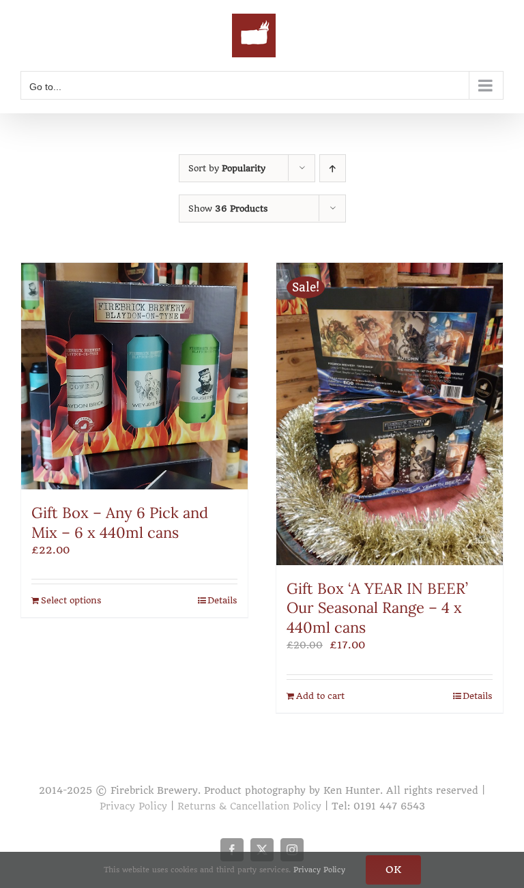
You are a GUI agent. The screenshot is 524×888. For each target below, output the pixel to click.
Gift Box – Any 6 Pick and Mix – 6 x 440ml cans (119, 522)
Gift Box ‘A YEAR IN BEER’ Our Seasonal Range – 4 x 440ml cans (377, 608)
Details (222, 600)
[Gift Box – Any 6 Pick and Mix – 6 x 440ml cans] (134, 376)
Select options (71, 600)
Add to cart (320, 696)
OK (393, 869)
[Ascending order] (332, 168)
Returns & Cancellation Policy (249, 806)
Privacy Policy (133, 806)
